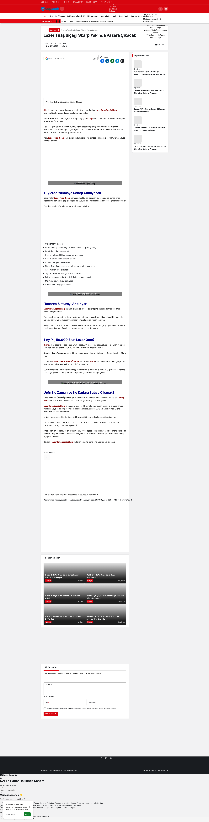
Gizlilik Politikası (10, 814)
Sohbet (4, 790)
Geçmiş (11, 790)
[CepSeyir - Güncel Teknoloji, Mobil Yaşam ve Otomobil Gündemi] (50, 9)
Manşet (48, 581)
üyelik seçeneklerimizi (65, 805)
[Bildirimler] (166, 9)
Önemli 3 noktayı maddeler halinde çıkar (87, 803)
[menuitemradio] (155, 26)
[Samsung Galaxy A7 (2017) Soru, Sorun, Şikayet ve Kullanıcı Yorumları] (150, 142)
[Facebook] (101, 758)
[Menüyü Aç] (62, 9)
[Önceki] (56, 21)
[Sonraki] (59, 21)
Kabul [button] (27, 814)
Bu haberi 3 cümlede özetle (57, 803)
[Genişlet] (1, 787)
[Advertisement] (85, 81)
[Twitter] (106, 758)
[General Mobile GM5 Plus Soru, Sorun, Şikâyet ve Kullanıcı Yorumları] (150, 86)
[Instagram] (111, 758)
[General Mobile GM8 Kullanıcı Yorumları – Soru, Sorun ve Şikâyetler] (150, 124)
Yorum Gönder (50, 714)
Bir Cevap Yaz (51, 667)
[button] (160, 9)
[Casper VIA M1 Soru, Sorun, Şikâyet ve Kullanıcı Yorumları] (150, 105)
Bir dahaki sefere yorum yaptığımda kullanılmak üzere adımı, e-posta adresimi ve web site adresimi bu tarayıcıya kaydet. (81, 708)
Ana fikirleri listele (37, 803)
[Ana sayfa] (45, 17)
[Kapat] (18, 775)
